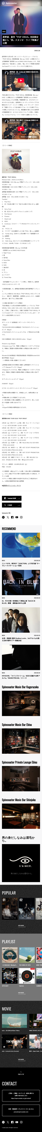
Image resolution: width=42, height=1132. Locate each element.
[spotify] (3, 518)
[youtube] (16, 518)
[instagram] (21, 518)
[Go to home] (9, 3)
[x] (7, 518)
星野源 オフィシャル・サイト (12, 485)
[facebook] (12, 518)
